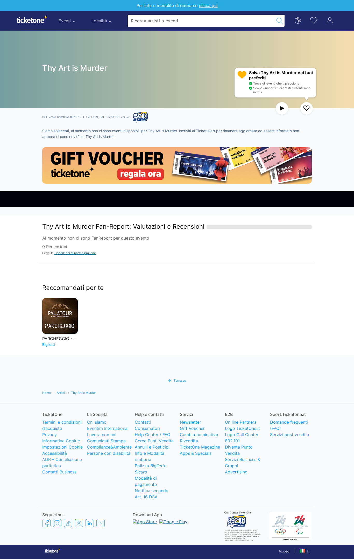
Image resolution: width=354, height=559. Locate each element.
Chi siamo (97, 422)
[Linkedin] (90, 523)
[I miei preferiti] (313, 20)
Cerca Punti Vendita (154, 440)
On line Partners (240, 422)
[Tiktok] (68, 523)
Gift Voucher (192, 428)
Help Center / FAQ (152, 434)
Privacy (49, 434)
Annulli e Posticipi (152, 447)
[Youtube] (100, 523)
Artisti (61, 393)
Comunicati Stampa (106, 440)
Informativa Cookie (61, 440)
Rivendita (189, 440)
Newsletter (190, 422)
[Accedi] (330, 20)
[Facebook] (46, 523)
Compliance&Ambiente (109, 447)
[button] (177, 380)
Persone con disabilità (108, 453)
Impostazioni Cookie (62, 447)
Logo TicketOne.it (242, 428)
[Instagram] (57, 523)
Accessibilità (54, 453)
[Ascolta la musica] (282, 108)
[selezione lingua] (298, 20)
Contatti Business (59, 471)
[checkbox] (306, 108)
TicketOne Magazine (200, 447)
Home (46, 393)
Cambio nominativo (199, 434)
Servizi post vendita (289, 434)
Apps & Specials (195, 453)
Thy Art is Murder (83, 393)
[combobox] (201, 21)
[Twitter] (79, 523)
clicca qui (208, 5)
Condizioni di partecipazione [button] (75, 253)
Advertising (236, 471)
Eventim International (108, 428)
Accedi (284, 551)
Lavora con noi (101, 434)
